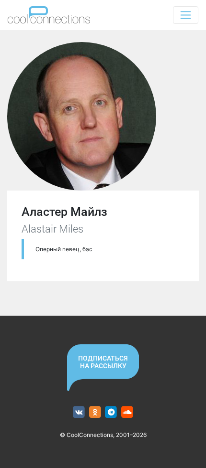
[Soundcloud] (127, 412)
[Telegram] (111, 412)
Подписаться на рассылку (103, 362)
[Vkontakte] (79, 412)
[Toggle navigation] (185, 15)
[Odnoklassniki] (95, 412)
